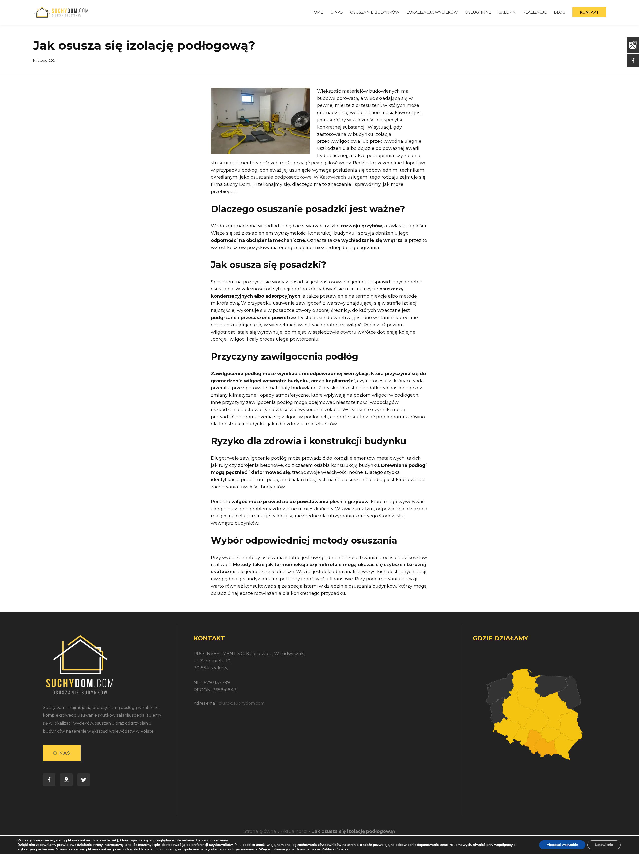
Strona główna (259, 831)
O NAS (336, 12)
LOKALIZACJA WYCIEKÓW (432, 12)
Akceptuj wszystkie (562, 844)
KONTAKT (589, 12)
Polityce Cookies (335, 849)
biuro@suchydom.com (241, 703)
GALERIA (506, 12)
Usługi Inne (478, 12)
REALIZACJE (535, 12)
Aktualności (294, 831)
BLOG (559, 12)
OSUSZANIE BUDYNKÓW (374, 12)
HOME (317, 12)
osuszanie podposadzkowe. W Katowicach (298, 177)
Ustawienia (604, 844)
